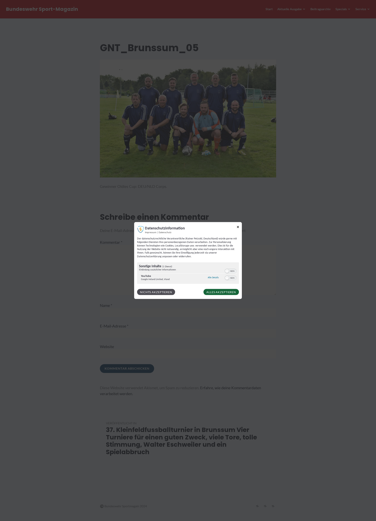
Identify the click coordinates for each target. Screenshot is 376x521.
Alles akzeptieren (221, 292)
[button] (227, 271)
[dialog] (188, 260)
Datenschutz (165, 232)
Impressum (150, 232)
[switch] (230, 270)
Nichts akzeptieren (156, 292)
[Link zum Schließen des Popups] (238, 227)
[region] (188, 273)
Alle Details (213, 277)
